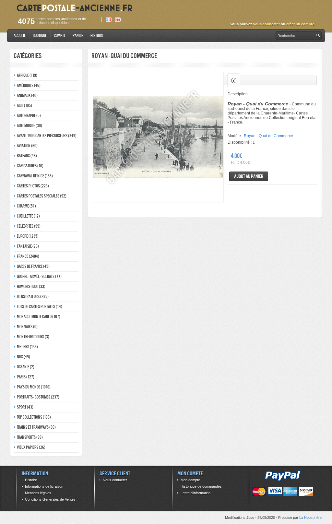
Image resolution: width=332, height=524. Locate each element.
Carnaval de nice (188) (35, 175)
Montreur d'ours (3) (33, 336)
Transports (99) (30, 437)
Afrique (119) (27, 75)
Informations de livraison (44, 486)
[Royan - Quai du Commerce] (158, 137)
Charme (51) (26, 206)
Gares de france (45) (33, 266)
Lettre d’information (195, 493)
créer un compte (300, 24)
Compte (59, 35)
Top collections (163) (34, 417)
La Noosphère (310, 517)
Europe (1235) (28, 236)
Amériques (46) (29, 85)
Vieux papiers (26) (31, 447)
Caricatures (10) (30, 165)
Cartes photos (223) (33, 186)
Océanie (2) (25, 366)
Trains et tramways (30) (36, 427)
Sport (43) (25, 407)
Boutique (40, 35)
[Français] (109, 20)
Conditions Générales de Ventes (50, 499)
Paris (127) (25, 377)
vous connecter (266, 24)
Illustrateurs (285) (33, 296)
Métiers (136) (27, 346)
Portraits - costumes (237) (38, 397)
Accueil (20, 35)
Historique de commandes (201, 486)
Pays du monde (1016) (34, 387)
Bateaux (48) (27, 155)
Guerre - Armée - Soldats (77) (39, 276)
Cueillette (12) (28, 216)
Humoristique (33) (31, 286)
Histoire (96, 35)
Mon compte (190, 480)
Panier (78, 35)
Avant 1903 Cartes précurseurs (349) (47, 135)
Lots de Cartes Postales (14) (39, 306)
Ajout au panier (248, 176)
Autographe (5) (29, 115)
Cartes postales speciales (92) (41, 196)
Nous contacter (115, 480)
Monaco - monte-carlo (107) (38, 316)
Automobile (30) (29, 125)
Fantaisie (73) (28, 246)
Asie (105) (24, 105)
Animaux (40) (27, 95)
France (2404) (28, 256)
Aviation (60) (27, 145)
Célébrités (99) (29, 226)
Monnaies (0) (27, 326)
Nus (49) (23, 356)
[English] (118, 20)
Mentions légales (38, 493)
